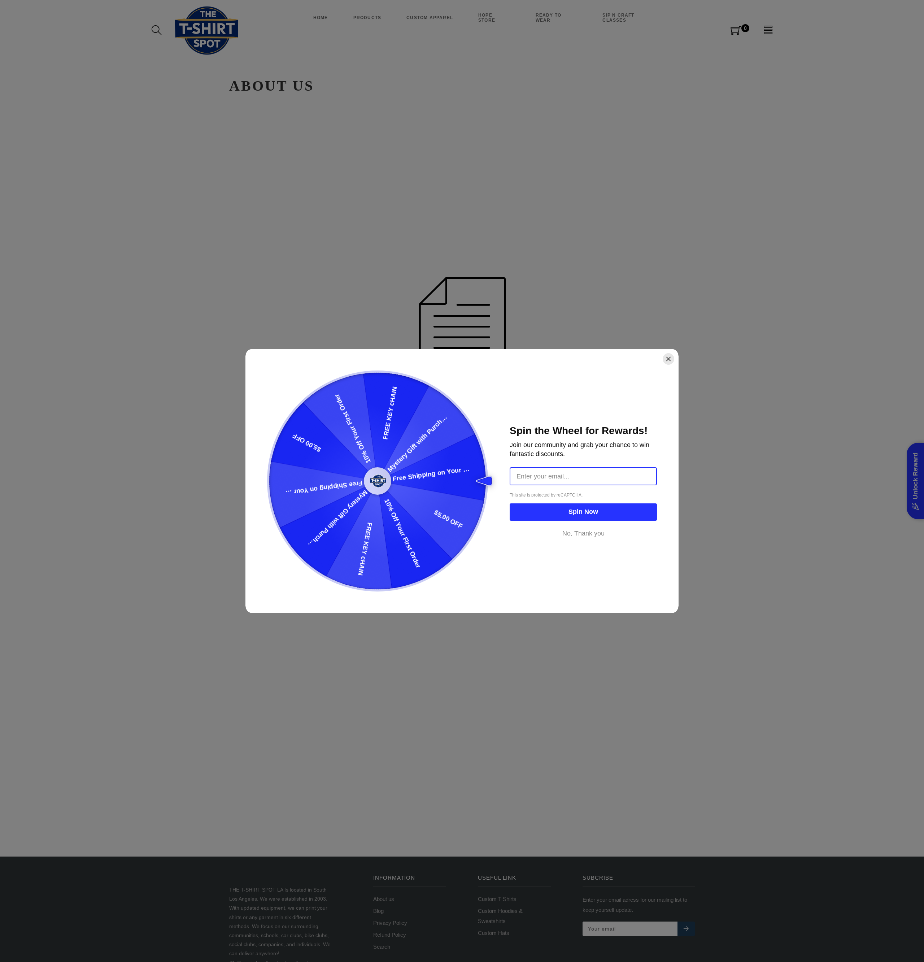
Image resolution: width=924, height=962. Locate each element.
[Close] (668, 359)
